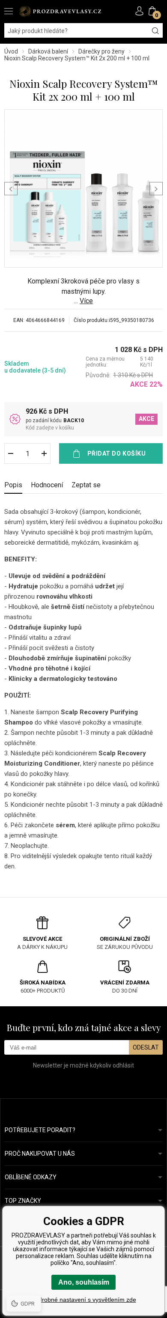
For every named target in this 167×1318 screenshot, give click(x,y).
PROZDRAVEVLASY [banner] (60, 11)
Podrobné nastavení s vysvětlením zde (83, 1299)
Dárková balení (48, 51)
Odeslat (146, 1047)
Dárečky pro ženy (101, 51)
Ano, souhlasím (83, 1282)
